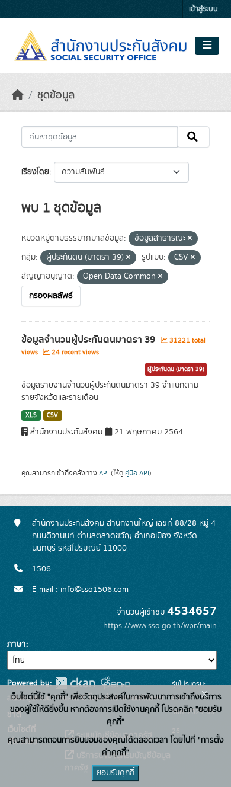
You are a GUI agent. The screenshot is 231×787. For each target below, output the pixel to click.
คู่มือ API (137, 473)
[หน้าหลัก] (18, 95)
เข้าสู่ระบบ (203, 9)
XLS (31, 415)
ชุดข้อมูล (56, 95)
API (104, 473)
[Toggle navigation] (207, 46)
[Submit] (193, 137)
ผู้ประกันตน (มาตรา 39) (175, 369)
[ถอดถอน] (190, 239)
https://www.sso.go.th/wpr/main (160, 626)
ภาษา (16, 644)
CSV (52, 415)
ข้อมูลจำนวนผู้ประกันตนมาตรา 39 (89, 339)
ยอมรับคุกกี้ (115, 773)
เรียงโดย (35, 172)
